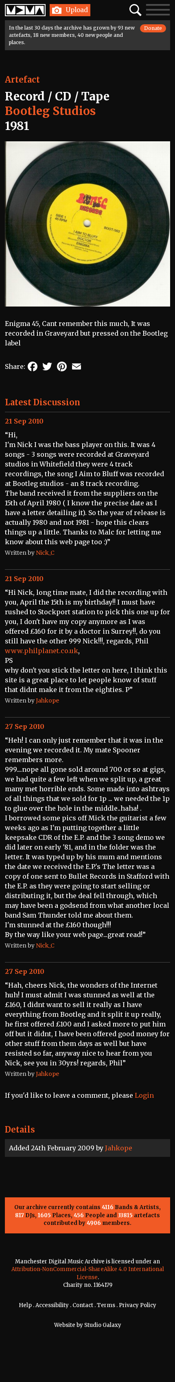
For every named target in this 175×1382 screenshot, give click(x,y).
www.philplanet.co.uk (41, 651)
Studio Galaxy (102, 1325)
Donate (153, 28)
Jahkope (118, 1148)
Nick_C (45, 552)
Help (25, 1305)
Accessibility (52, 1305)
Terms (106, 1305)
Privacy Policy (137, 1305)
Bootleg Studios (50, 111)
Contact (82, 1305)
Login (144, 1095)
